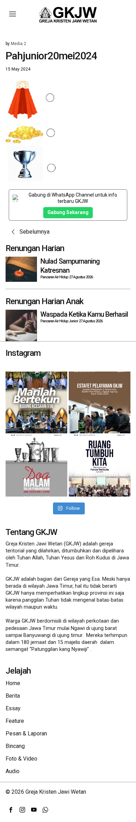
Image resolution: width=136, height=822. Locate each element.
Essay (13, 708)
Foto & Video (21, 758)
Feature (15, 721)
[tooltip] (11, 810)
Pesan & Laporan (26, 733)
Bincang (15, 746)
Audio (13, 771)
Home (13, 683)
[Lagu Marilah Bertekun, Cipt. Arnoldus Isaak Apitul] (36, 402)
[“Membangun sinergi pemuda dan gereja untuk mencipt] (99, 466)
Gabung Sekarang (68, 212)
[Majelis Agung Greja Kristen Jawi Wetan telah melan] (99, 402)
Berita (13, 695)
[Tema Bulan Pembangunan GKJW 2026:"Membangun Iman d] (36, 466)
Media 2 (18, 43)
